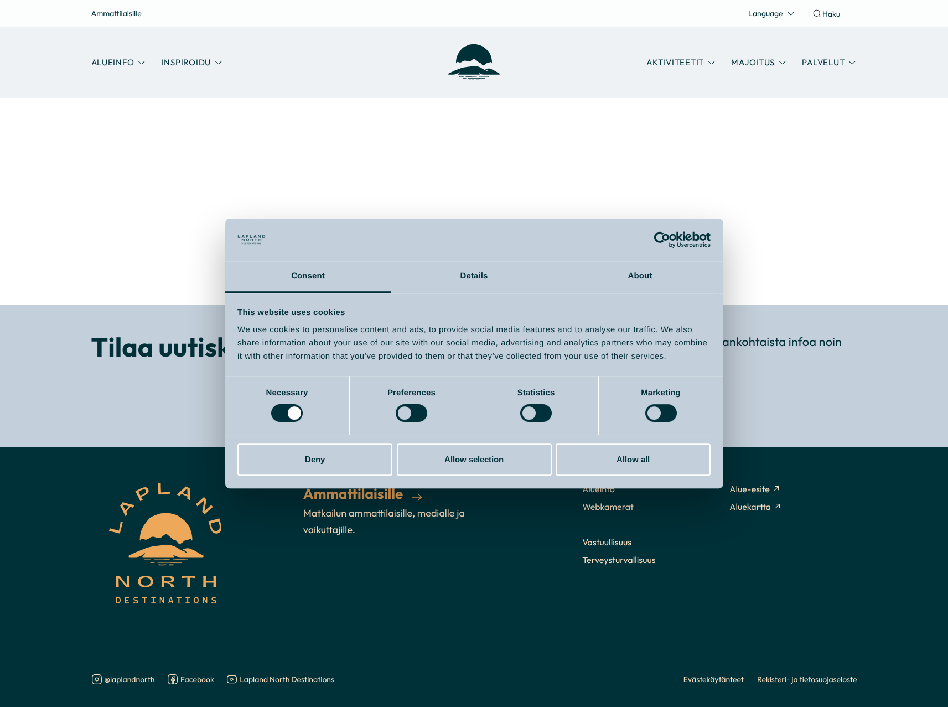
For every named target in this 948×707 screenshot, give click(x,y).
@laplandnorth (130, 679)
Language (765, 13)
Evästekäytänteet (713, 679)
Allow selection (474, 459)
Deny (315, 459)
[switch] (411, 413)
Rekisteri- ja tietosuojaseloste (807, 679)
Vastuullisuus (606, 543)
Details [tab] (474, 276)
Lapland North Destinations (287, 679)
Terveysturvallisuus (618, 560)
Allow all (633, 459)
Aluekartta (750, 507)
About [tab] (640, 276)
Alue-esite (749, 489)
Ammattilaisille (116, 13)
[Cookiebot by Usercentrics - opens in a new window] (662, 239)
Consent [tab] (308, 276)
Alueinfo (598, 489)
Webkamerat (608, 507)
